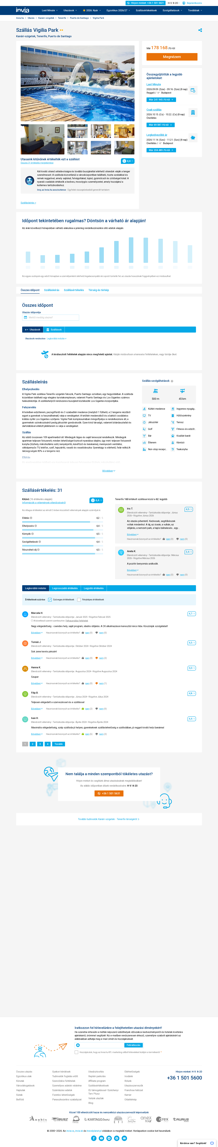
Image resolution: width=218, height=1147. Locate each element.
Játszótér (153, 422)
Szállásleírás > (28, 202)
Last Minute (154, 84)
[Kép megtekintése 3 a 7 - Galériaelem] (101, 131)
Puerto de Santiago (79, 18)
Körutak (20, 1081)
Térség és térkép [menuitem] (98, 290)
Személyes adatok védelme (67, 1085)
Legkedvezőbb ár (157, 134)
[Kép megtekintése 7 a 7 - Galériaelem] (124, 148)
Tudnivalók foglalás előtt (65, 1076)
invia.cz (70, 1130)
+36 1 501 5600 (184, 1078)
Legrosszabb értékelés (65, 588)
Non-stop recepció (158, 449)
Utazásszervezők (134, 1085)
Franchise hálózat (134, 1090)
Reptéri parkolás (97, 1076)
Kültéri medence (156, 408)
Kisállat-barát (183, 435)
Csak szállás (154, 109)
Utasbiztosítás (96, 1071)
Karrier (128, 1094)
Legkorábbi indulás (35, 588)
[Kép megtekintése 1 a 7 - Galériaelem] (42, 139)
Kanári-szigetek (46, 18)
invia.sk (79, 1130)
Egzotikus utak (24, 1076)
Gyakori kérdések (61, 1071)
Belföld (20, 1099)
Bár (149, 435)
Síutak (19, 1094)
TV (149, 415)
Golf (150, 429)
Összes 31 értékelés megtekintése (37, 163)
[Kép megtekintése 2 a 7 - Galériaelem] (77, 131)
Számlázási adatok (62, 1090)
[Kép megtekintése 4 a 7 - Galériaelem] (124, 131)
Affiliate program (97, 1081)
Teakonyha (182, 449)
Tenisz (180, 422)
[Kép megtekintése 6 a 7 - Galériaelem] (101, 148)
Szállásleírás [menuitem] (51, 290)
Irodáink (129, 1076)
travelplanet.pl (94, 1130)
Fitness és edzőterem (186, 429)
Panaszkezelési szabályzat (67, 1099)
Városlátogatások (25, 1085)
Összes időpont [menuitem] (30, 290)
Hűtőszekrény (183, 415)
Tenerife (62, 18)
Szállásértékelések (146, 10)
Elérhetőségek (132, 1071)
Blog (90, 1103)
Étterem (152, 442)
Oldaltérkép (131, 1099)
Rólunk (128, 1081)
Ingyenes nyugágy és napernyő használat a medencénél (186, 408)
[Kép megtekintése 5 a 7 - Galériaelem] (77, 148)
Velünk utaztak (96, 1098)
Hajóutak (20, 1090)
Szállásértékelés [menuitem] (74, 290)
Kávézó (180, 442)
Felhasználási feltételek (77, 621)
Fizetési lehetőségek (63, 1094)
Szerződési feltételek (63, 1081)
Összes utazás (24, 1071)
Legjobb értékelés (94, 588)
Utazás (31, 18)
